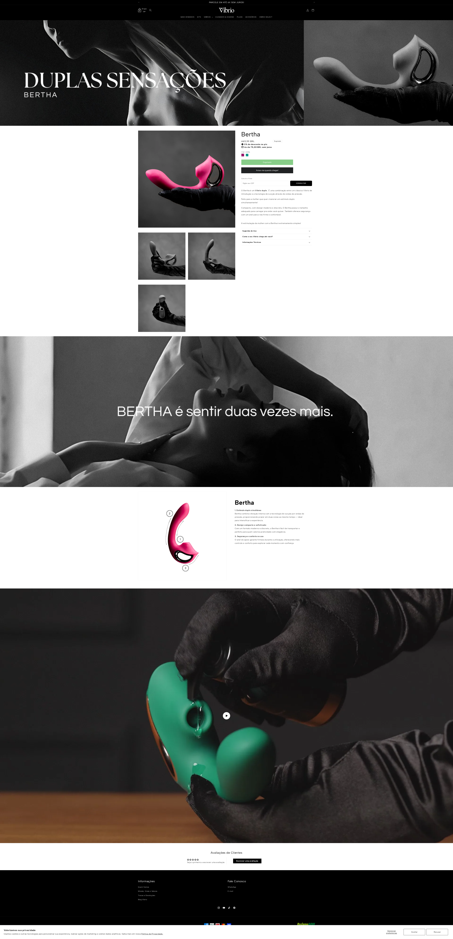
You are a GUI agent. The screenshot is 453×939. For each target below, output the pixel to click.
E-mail (230, 891)
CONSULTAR (301, 183)
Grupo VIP (144, 10)
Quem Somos (143, 887)
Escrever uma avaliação (247, 861)
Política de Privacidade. (152, 934)
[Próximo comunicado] (314, 2)
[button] (150, 10)
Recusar (437, 932)
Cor (245, 152)
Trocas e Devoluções (146, 895)
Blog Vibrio (142, 900)
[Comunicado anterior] (138, 2)
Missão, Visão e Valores (147, 891)
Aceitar (414, 932)
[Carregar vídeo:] (226, 715)
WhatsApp (232, 887)
